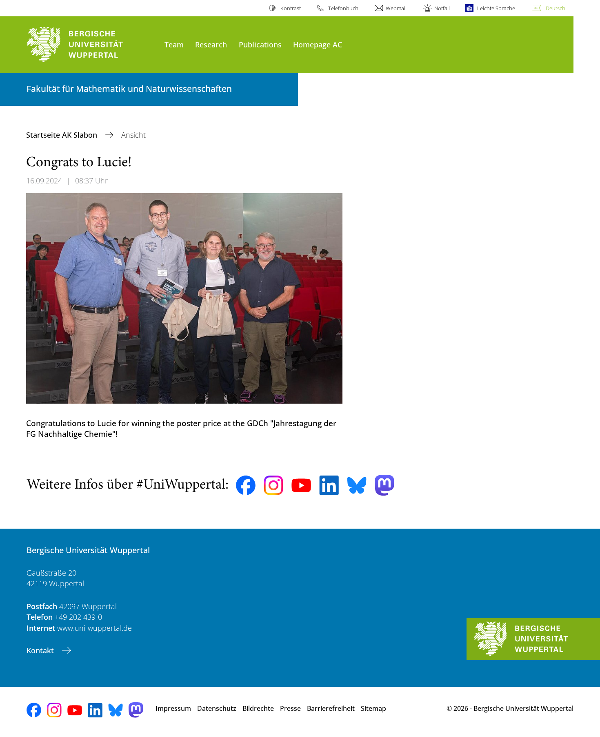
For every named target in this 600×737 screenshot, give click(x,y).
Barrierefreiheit (331, 708)
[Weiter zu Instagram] (273, 485)
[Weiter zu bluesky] (357, 485)
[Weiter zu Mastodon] (384, 485)
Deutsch (555, 8)
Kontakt (41, 650)
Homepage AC (317, 44)
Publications (260, 44)
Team (174, 44)
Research (211, 44)
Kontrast (290, 8)
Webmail (396, 8)
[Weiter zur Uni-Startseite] (91, 44)
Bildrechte (258, 708)
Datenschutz (216, 708)
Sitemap (373, 708)
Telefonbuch (343, 8)
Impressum (173, 708)
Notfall (441, 8)
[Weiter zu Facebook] (246, 485)
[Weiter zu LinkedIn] (329, 485)
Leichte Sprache (496, 8)
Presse (290, 708)
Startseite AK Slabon (62, 135)
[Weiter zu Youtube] (301, 485)
